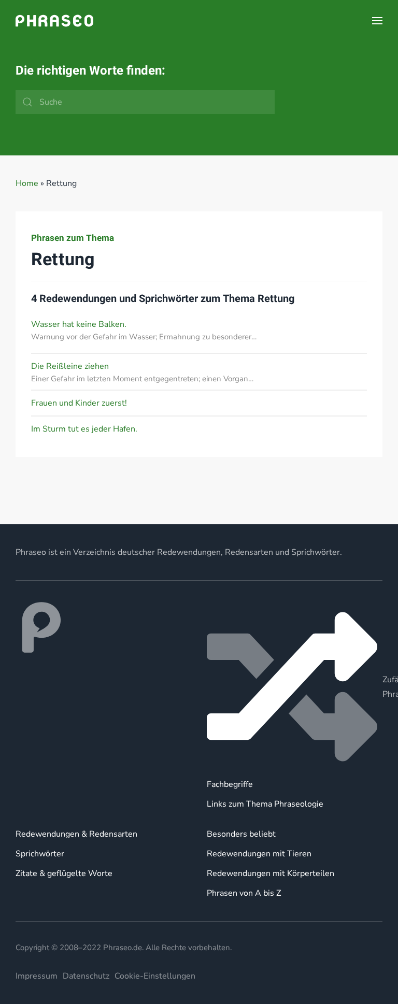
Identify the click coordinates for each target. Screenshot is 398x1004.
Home (27, 183)
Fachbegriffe (230, 784)
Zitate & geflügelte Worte (64, 873)
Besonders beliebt (241, 834)
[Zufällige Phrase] (294, 686)
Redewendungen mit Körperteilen (270, 873)
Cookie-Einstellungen (155, 976)
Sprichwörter (40, 853)
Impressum (37, 976)
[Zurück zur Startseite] (54, 20)
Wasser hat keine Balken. (78, 324)
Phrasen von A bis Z (244, 893)
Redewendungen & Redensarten (76, 834)
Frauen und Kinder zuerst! (79, 403)
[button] (377, 20)
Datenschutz (86, 976)
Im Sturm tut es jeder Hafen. (84, 429)
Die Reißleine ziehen (70, 366)
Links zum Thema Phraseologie (265, 804)
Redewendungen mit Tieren (259, 853)
